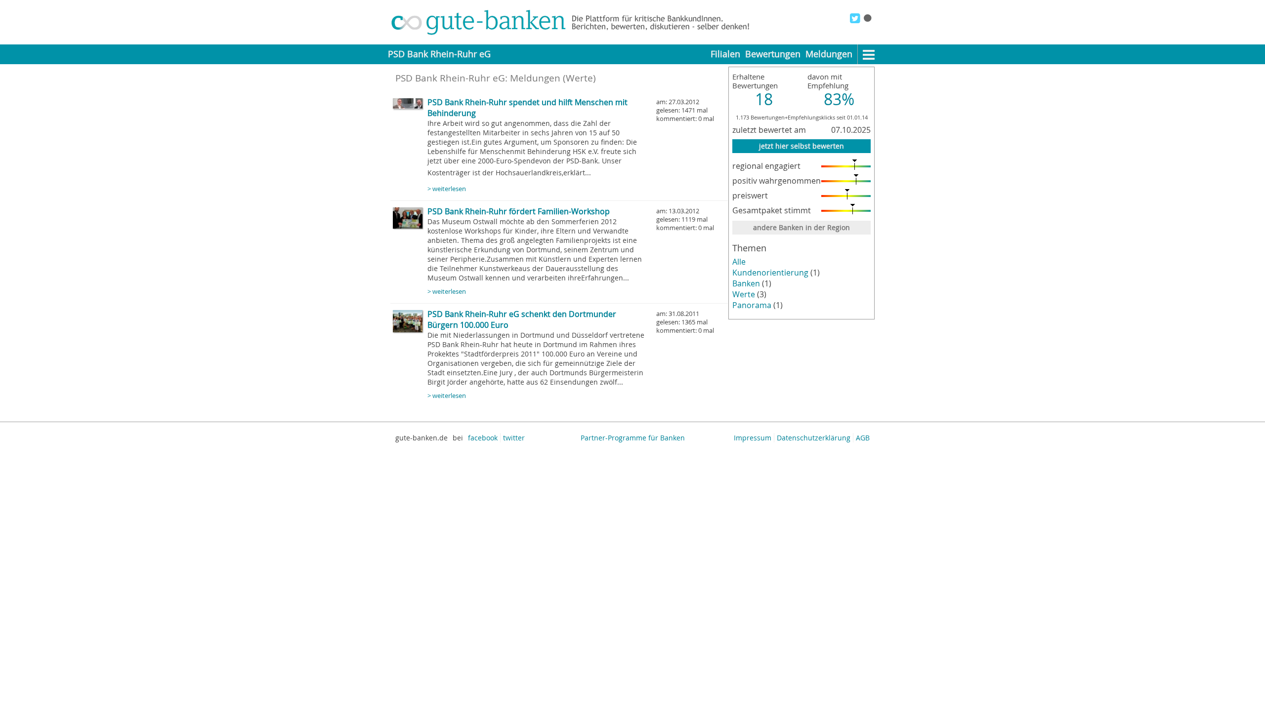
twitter (514, 437)
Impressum (752, 437)
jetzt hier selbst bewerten (801, 146)
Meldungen (828, 54)
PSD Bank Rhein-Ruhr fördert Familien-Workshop (518, 211)
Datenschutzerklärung (813, 437)
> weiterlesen (446, 189)
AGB (863, 437)
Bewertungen (773, 54)
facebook (483, 437)
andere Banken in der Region (801, 227)
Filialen (725, 54)
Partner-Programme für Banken (633, 437)
